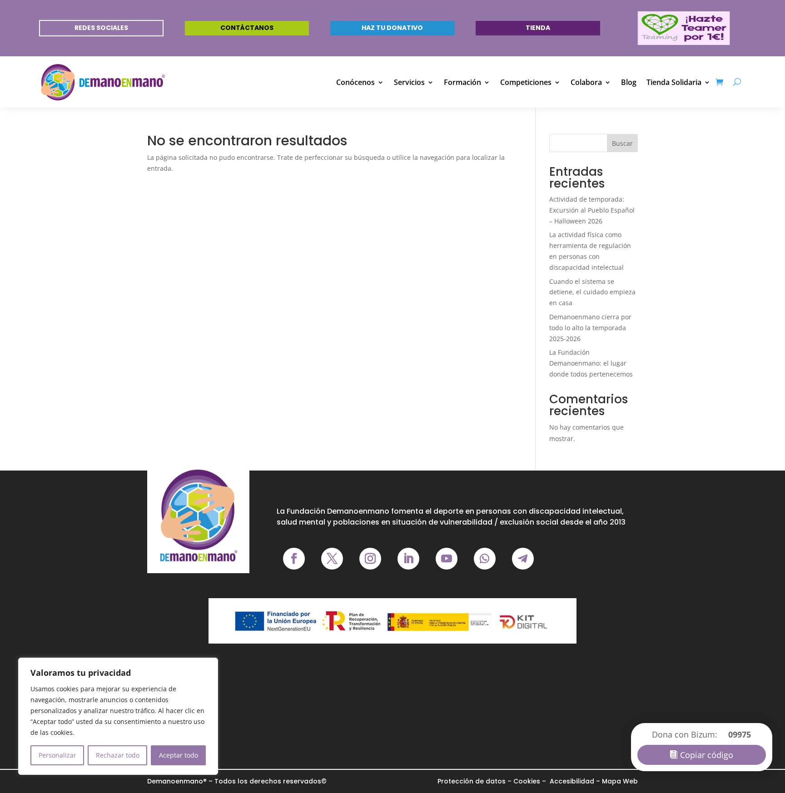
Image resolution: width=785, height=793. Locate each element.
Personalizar (57, 755)
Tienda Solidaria (673, 82)
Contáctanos (246, 27)
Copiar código (706, 754)
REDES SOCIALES (101, 27)
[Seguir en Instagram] (370, 559)
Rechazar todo (117, 755)
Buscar (622, 143)
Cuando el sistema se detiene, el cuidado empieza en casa (592, 292)
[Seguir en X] (332, 559)
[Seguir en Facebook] (294, 559)
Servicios (409, 82)
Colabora (586, 82)
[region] (118, 716)
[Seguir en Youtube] (446, 559)
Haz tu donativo (392, 27)
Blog (628, 82)
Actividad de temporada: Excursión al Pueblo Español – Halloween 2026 (592, 210)
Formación (462, 82)
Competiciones (525, 82)
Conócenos (355, 82)
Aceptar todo (178, 755)
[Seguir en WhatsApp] (485, 559)
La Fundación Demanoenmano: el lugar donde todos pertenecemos (591, 363)
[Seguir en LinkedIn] (408, 559)
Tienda (538, 27)
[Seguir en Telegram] (523, 559)
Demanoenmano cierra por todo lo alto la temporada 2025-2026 (590, 327)
